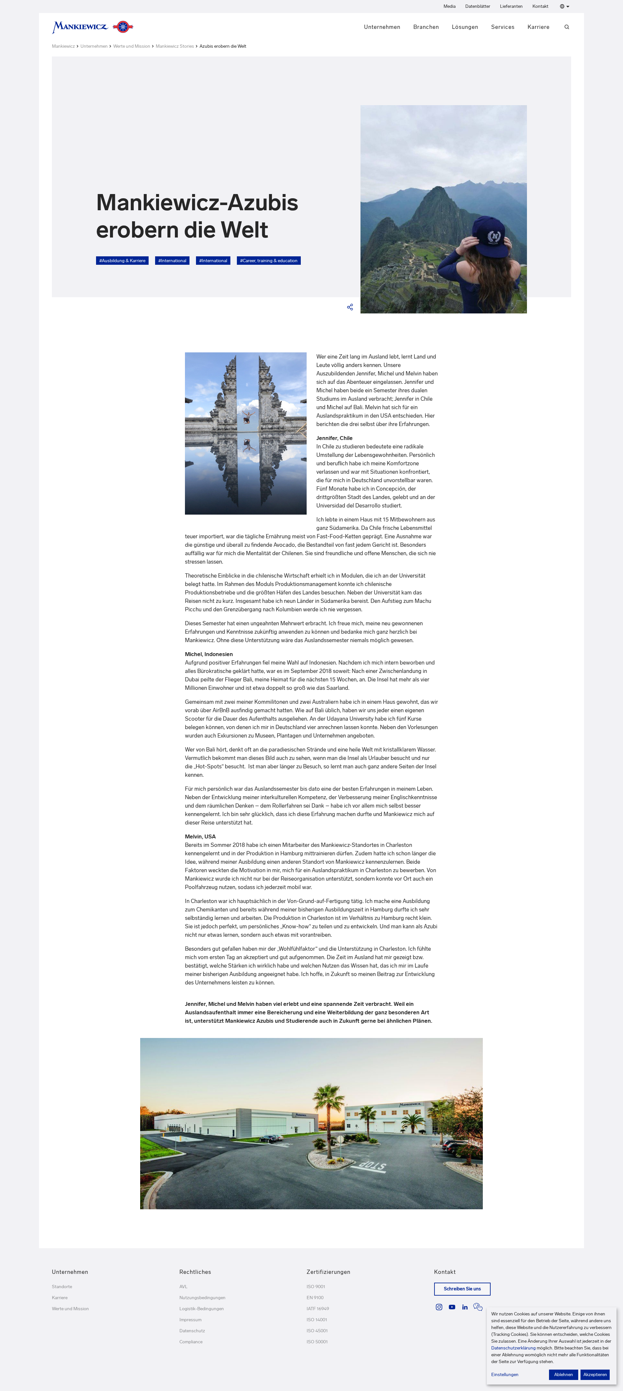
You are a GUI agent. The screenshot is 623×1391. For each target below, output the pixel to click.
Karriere (539, 27)
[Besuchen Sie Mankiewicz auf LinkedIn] (465, 1307)
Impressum (190, 1320)
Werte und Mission (131, 46)
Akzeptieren (595, 1374)
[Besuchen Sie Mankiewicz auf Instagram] (439, 1307)
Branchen (426, 27)
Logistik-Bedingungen (201, 1309)
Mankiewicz (63, 46)
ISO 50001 (317, 1342)
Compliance (190, 1342)
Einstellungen (505, 1374)
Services (503, 27)
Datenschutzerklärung (513, 1348)
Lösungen (465, 27)
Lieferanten (511, 6)
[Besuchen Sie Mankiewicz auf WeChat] (478, 1307)
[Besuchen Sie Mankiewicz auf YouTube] (452, 1307)
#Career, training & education (269, 260)
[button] (563, 6)
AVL (183, 1286)
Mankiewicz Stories (175, 46)
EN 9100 (315, 1297)
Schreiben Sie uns (462, 1289)
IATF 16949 (318, 1309)
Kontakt (540, 6)
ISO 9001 (316, 1286)
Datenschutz (192, 1331)
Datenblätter (477, 6)
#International (172, 260)
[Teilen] (350, 306)
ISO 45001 (317, 1331)
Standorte (62, 1286)
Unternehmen (382, 27)
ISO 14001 (317, 1320)
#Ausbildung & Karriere (122, 260)
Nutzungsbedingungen (202, 1297)
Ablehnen (563, 1374)
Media (450, 6)
